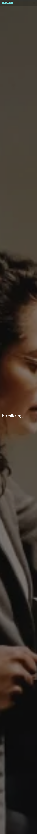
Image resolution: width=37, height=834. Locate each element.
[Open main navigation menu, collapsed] (34, 3)
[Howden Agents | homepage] (7, 3)
